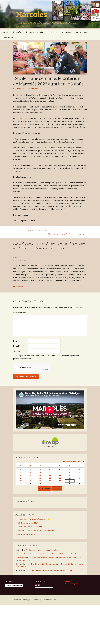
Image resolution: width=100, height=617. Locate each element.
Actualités (17, 32)
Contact (68, 581)
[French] (39, 585)
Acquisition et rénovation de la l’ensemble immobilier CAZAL (37, 530)
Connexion (17, 599)
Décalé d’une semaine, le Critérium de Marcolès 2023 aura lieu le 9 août (50, 554)
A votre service (81, 32)
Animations (66, 32)
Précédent (45, 488)
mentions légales (50, 599)
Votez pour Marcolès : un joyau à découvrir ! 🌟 (33, 519)
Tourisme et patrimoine (35, 32)
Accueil (5, 32)
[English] (36, 585)
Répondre (19, 286)
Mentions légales (71, 584)
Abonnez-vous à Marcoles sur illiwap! (29, 527)
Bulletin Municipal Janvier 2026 (27, 523)
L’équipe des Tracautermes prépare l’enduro (42, 550)
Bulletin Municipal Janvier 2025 (27, 534)
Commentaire (19, 312)
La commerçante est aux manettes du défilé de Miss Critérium (49, 570)
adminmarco (20, 558)
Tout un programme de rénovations (31, 230)
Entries (26, 599)
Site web (16, 351)
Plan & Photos (7, 38)
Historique (53, 32)
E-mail (16, 346)
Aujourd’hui (57, 488)
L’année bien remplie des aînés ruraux (67, 234)
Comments (37, 599)
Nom (16, 341)
